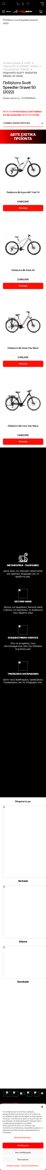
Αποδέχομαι (23, 1145)
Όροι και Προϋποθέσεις (29, 1165)
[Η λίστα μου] (28, 4)
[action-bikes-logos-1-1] (23, 11)
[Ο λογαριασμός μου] (23, 4)
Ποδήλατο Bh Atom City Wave (23, 348)
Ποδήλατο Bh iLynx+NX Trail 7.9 (23, 192)
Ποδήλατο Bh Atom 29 (23, 270)
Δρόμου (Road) (28, 66)
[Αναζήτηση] (3, 4)
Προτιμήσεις (23, 1159)
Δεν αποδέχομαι (23, 1152)
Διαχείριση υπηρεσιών (22, 1137)
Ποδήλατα (9, 66)
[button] (42, 1107)
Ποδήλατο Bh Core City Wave (23, 426)
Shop (27, 63)
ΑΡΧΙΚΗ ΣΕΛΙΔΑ (12, 63)
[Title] (18, 4)
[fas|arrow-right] (23, 584)
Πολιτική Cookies (12, 1165)
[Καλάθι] (40, 11)
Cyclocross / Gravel (16, 69)
